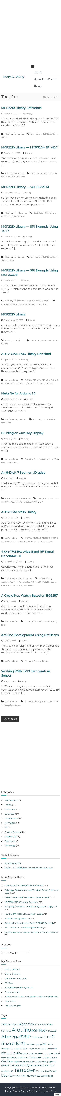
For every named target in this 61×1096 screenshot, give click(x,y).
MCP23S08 (28, 304)
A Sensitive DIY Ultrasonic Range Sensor (24, 885)
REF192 (50, 383)
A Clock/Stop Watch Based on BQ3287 (29, 595)
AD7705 (37, 380)
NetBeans (6, 423)
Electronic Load (10, 1048)
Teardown (25, 1070)
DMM (45, 1044)
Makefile (51, 419)
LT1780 (55, 459)
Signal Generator (35, 1065)
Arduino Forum (12, 969)
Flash (15, 1091)
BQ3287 (43, 621)
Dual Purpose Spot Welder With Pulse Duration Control (31, 932)
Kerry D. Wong (13, 77)
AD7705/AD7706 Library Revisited (26, 354)
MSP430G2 (10, 823)
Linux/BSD (30, 300)
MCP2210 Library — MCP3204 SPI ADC (29, 147)
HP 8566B (52, 1048)
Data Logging (36, 1044)
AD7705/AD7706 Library (18, 512)
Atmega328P (26, 383)
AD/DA (28, 380)
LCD (8, 1054)
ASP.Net (38, 1030)
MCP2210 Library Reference (21, 108)
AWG (40, 1037)
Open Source (18, 177)
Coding (8, 134)
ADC (33, 173)
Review (15, 1065)
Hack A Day (10, 1001)
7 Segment (42, 498)
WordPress (47, 1075)
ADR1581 (5, 383)
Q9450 (52, 1061)
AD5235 (5, 582)
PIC (6, 827)
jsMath (57, 1094)
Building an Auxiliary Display (22, 433)
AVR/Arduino (11, 380)
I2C (54, 621)
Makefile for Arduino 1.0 (18, 393)
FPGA (23, 1048)
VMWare (17, 1076)
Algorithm (26, 1024)
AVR (36, 502)
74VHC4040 (45, 578)
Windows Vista (31, 1075)
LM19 (55, 701)
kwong (29, 113)
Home (37, 72)
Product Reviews (13, 832)
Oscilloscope (10, 1061)
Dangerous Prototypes (16, 978)
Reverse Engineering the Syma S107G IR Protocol (29, 923)
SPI (12, 1071)
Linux (38, 134)
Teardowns (10, 841)
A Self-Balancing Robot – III (17, 918)
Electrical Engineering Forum (19, 987)
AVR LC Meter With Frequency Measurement (27, 897)
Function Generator (37, 1049)
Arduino (14, 383)
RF (48, 582)
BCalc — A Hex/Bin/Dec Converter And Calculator (29, 868)
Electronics (18, 134)
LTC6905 (42, 582)
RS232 (4, 462)
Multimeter (35, 1057)
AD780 (54, 380)
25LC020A (39, 213)
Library (42, 383)
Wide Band (29, 585)
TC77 (11, 260)
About (37, 86)
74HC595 (5, 502)
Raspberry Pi (11, 836)
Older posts (10, 718)
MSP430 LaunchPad (49, 1053)
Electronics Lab (12, 992)
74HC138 (53, 498)
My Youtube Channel (45, 79)
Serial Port (13, 462)
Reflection (6, 1065)
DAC (28, 1044)
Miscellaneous (20, 213)
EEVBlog (9, 983)
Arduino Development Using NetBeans (30, 635)
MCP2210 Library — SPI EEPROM (25, 187)
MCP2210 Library (13, 314)
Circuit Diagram (12, 974)
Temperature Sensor (11, 705)
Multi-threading (20, 1057)
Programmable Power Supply (34, 1062)
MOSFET (33, 1054)
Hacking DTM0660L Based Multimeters (24, 914)
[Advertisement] (30, 30)
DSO (50, 1044)
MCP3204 (6, 177)
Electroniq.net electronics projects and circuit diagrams (31, 996)
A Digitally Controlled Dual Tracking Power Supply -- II (31, 906)
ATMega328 (40, 459)
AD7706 (46, 380)
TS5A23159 (17, 585)
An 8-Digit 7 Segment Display (23, 472)
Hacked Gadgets (13, 1005)
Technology (10, 845)
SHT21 (22, 1065)
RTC (3, 625)
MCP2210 (46, 134)
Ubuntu (7, 1075)
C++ (32, 134)
